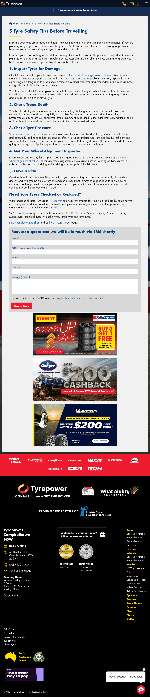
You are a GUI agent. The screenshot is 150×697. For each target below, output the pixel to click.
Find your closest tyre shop (24, 222)
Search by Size (134, 537)
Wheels (131, 553)
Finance (131, 607)
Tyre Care (131, 545)
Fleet (130, 611)
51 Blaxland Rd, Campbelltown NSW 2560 (21, 555)
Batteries (131, 572)
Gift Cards (9, 629)
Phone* (27, 247)
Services (132, 564)
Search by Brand (135, 541)
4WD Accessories (136, 568)
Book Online (134, 603)
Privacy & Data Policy (21, 692)
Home (15, 23)
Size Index (9, 633)
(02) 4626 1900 (60, 222)
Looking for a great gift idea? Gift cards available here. (79, 534)
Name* (15, 238)
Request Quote (21, 306)
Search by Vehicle (136, 533)
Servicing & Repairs (136, 579)
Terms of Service (89, 298)
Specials (132, 595)
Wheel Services (134, 587)
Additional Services (136, 591)
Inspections (132, 576)
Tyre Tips (131, 549)
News (130, 615)
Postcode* (16, 267)
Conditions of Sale (38, 692)
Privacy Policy (69, 298)
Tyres (130, 530)
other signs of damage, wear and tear (90, 75)
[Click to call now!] (124, 3)
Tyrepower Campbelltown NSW (77, 10)
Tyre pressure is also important (26, 134)
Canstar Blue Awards (14, 637)
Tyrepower (56, 201)
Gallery (131, 618)
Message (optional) (21, 277)
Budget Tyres (10, 640)
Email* (14, 257)
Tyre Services (133, 583)
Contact (131, 599)
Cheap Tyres (10, 644)
